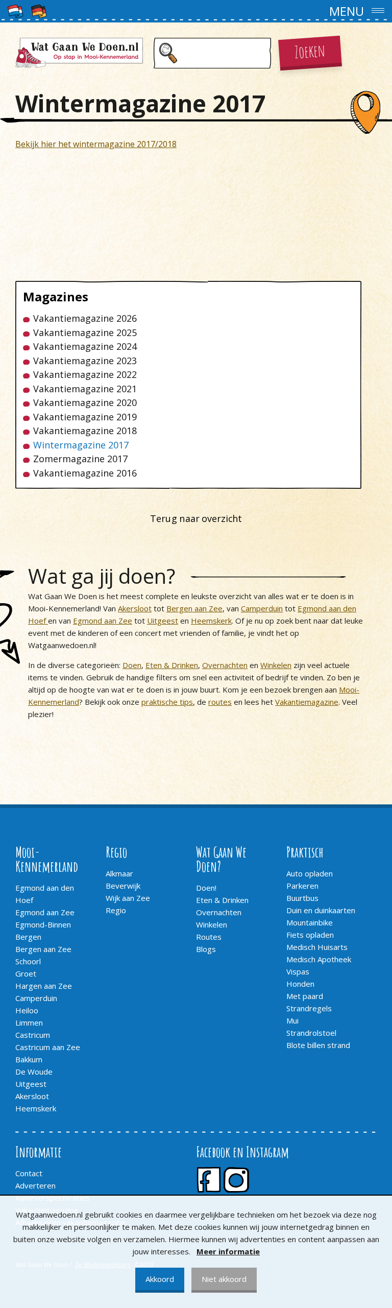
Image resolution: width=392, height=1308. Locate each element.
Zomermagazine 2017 (80, 459)
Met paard (304, 996)
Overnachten (225, 665)
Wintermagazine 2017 (81, 445)
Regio (116, 910)
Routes (209, 937)
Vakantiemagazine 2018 (85, 431)
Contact (28, 1173)
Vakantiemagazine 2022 (85, 374)
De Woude (34, 1071)
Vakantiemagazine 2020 (85, 403)
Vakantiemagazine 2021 (85, 389)
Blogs (206, 949)
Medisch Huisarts (317, 947)
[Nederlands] (15, 10)
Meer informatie (228, 1251)
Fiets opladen (310, 935)
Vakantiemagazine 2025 (85, 333)
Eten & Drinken (171, 665)
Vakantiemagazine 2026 (85, 318)
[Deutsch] (38, 10)
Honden (300, 984)
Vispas (297, 971)
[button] (196, 11)
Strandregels (309, 1008)
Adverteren (35, 1185)
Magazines (55, 297)
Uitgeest (162, 620)
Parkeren (302, 886)
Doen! (206, 888)
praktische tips (167, 702)
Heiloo (26, 1010)
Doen (131, 665)
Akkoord (159, 1279)
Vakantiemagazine (306, 702)
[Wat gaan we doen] (79, 53)
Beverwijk (123, 886)
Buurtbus (302, 898)
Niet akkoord (224, 1279)
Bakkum (28, 1059)
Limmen (29, 1022)
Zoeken (309, 50)
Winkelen (275, 665)
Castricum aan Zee (47, 1047)
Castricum (32, 1035)
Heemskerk (211, 620)
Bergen (28, 937)
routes (220, 702)
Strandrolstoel (311, 1033)
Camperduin (262, 608)
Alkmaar (119, 873)
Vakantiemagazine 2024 (85, 346)
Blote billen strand (318, 1045)
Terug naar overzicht (195, 518)
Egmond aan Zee (102, 620)
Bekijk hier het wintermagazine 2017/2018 (96, 144)
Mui (292, 1020)
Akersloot (135, 608)
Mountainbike (309, 922)
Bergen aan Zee (194, 608)
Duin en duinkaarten (320, 910)
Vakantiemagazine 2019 (85, 417)
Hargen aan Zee (43, 986)
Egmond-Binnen (43, 924)
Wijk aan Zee (128, 898)
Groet (25, 973)
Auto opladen (309, 873)
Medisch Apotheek (318, 959)
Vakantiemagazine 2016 (85, 473)
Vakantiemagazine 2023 (85, 361)
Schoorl (28, 961)
